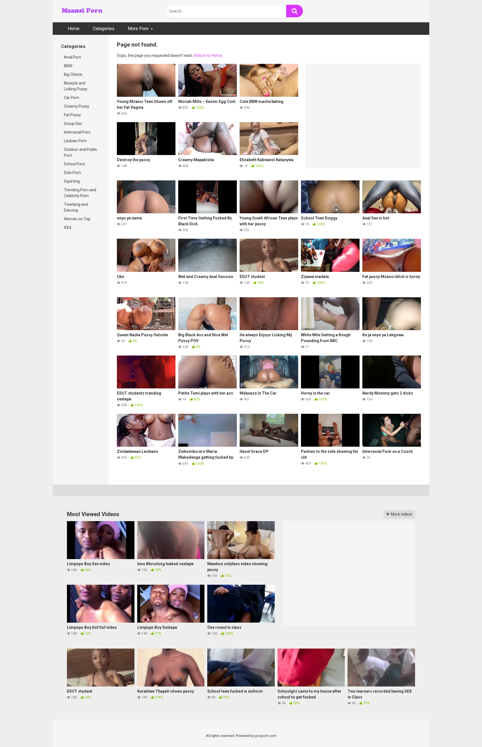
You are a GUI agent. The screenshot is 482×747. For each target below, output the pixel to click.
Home (73, 28)
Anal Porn (72, 57)
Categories (103, 28)
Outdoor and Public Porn (80, 152)
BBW (68, 66)
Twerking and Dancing (76, 207)
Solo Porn (72, 172)
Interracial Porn (77, 132)
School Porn (74, 164)
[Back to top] (463, 730)
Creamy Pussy (76, 106)
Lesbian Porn (75, 141)
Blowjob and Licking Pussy (75, 86)
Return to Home (208, 55)
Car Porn (71, 97)
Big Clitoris (73, 74)
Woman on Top (77, 219)
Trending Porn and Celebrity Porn (80, 193)
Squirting (72, 181)
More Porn (138, 28)
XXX (67, 227)
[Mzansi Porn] (82, 11)
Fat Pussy (72, 115)
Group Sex (73, 123)
